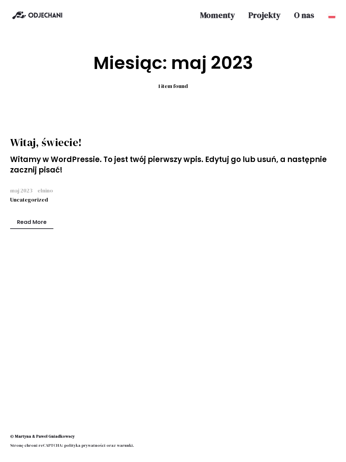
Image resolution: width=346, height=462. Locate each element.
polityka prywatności (84, 445)
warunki (125, 445)
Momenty (217, 15)
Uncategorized (29, 199)
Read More (32, 222)
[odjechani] (37, 15)
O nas (304, 15)
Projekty (264, 15)
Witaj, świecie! (46, 142)
